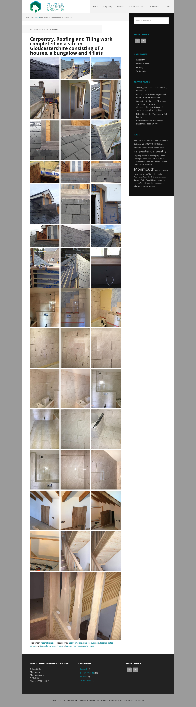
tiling (92, 646)
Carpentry (140, 59)
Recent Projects (47, 643)
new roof (145, 174)
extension (143, 159)
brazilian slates (106, 643)
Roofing (139, 67)
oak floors (143, 177)
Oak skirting (152, 177)
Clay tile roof (160, 156)
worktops (152, 187)
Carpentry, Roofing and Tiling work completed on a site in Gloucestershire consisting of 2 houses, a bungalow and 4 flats (71, 46)
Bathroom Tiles (75, 643)
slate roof (161, 183)
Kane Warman (72, 700)
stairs (137, 186)
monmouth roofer (81, 646)
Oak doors (156, 174)
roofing (145, 183)
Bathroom (137, 144)
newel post (138, 174)
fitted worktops (158, 159)
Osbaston (137, 180)
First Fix (150, 159)
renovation (161, 180)
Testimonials (141, 71)
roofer (140, 183)
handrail (68, 646)
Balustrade (150, 140)
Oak (150, 174)
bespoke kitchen (147, 147)
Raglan (143, 180)
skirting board (153, 183)
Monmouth (144, 169)
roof (135, 183)
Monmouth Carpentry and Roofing (47, 6)
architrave (142, 140)
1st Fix (136, 140)
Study (143, 187)
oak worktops (161, 177)
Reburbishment (151, 180)
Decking (137, 159)
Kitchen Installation (145, 165)
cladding (153, 156)
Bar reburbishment (161, 140)
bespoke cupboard (91, 643)
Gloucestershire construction (51, 646)
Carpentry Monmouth (141, 156)
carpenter (34, 646)
